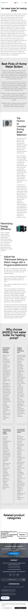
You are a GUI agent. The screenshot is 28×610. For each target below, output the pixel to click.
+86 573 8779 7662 (15, 567)
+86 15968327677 (21, 571)
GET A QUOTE (14, 553)
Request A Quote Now (22, 535)
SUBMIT (4, 598)
